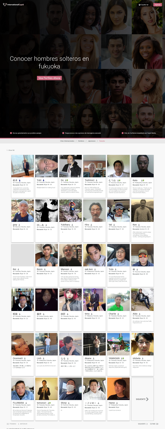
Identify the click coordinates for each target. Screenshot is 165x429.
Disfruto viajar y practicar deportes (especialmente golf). (118, 366)
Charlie (112, 313)
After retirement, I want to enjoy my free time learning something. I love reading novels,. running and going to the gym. (142, 234)
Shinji (64, 403)
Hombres (81, 141)
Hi (61, 410)
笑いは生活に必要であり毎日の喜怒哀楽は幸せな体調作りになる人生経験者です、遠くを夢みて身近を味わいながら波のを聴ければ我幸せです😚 (94, 368)
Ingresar (157, 5)
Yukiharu (65, 224)
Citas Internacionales (67, 141)
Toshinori (89, 180)
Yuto (111, 269)
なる (63, 358)
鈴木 (15, 180)
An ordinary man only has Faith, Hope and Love (142, 322)
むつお (112, 180)
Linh (39, 358)
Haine (112, 403)
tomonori (41, 403)
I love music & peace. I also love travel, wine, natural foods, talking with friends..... (22, 278)
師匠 (63, 314)
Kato (136, 180)
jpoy (15, 224)
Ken (135, 224)
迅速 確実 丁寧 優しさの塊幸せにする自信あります (22, 366)
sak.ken (89, 269)
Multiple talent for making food (46, 187)
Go (62, 180)
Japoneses (91, 141)
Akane (88, 358)
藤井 (39, 314)
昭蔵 (15, 314)
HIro (87, 224)
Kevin (40, 269)
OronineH (18, 358)
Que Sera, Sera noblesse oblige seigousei (142, 366)
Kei (14, 269)
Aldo (135, 313)
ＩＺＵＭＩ (90, 403)
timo (87, 313)
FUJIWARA (18, 403)
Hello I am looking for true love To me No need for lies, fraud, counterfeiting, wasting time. (94, 412)
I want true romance (115, 410)
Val (110, 224)
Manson (65, 269)
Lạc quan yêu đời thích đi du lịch (46, 366)
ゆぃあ (40, 225)
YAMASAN (114, 358)
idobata (136, 358)
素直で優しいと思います (68, 366)
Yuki (39, 180)
